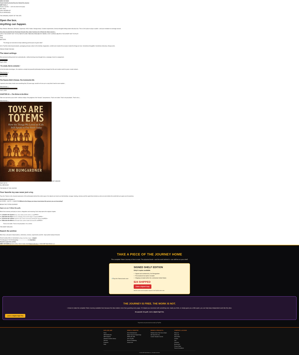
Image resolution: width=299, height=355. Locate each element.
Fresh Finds (3, 3)
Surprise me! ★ (36, 31)
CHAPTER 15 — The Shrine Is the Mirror (14, 94)
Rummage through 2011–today (23, 31)
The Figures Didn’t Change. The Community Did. (17, 80)
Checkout (176, 342)
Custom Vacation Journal (157, 336)
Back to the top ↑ (34, 243)
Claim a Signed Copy (143, 286)
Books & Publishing (132, 340)
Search (34, 238)
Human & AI (130, 342)
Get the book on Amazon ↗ (7, 199)
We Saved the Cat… (156, 334)
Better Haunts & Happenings (134, 334)
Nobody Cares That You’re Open (159, 332)
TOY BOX (4, 1)
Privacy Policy (177, 346)
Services (106, 340)
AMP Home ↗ (4, 4)
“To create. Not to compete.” (10, 66)
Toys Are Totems (17, 3)
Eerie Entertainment (132, 332)
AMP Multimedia (108, 334)
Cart (175, 340)
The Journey (25, 3)
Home (105, 332)
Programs (106, 342)
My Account (177, 344)
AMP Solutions (107, 336)
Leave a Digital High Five (15, 316)
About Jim (176, 334)
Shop (105, 344)
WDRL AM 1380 (131, 336)
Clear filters (32, 240)
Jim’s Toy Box (130, 338)
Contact (176, 338)
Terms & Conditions (179, 348)
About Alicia (177, 336)
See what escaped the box (7, 31)
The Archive (10, 3)
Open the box (4, 72)
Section (11, 240)
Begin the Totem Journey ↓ (48, 31)
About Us (176, 332)
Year (1, 240)
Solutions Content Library (110, 338)
